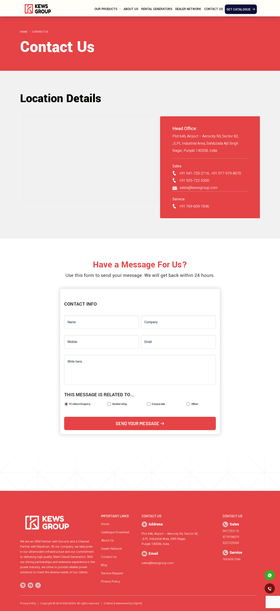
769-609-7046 (232, 559)
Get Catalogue (239, 9)
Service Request (112, 573)
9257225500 (231, 543)
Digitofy (137, 603)
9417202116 (231, 531)
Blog (104, 565)
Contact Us (213, 9)
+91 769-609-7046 (192, 206)
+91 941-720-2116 (192, 173)
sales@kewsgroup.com (197, 188)
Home (23, 31)
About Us (131, 9)
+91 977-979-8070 (226, 173)
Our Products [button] (105, 9)
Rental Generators (156, 9)
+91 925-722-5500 (192, 180)
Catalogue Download (115, 532)
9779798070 (231, 537)
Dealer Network (188, 9)
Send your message (138, 423)
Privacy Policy (110, 581)
